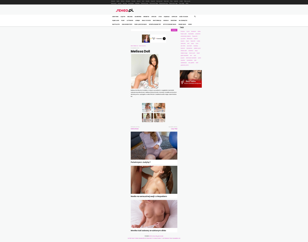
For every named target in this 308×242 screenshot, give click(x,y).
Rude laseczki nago (154, 3)
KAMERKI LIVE (177, 238)
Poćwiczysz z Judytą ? (140, 162)
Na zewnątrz (131, 3)
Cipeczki (138, 1)
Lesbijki (181, 1)
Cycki (143, 1)
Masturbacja (113, 3)
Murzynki (125, 3)
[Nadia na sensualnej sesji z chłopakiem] (154, 180)
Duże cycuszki (159, 1)
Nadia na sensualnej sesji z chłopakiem (149, 196)
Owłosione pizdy (144, 3)
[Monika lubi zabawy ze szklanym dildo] (154, 214)
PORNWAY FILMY (168, 238)
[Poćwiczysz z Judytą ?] (154, 146)
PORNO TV (160, 238)
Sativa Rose (135, 129)
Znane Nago (181, 3)
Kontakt (161, 236)
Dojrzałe (147, 1)
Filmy (171, 1)
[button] (195, 16)
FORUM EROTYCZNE (151, 238)
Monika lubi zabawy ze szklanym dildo (148, 230)
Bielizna (122, 1)
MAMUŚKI (142, 238)
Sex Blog (155, 236)
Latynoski (176, 1)
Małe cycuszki (187, 1)
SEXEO (187, 3)
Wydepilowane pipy (163, 3)
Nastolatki (137, 3)
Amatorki (113, 1)
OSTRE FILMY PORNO (133, 238)
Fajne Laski (166, 1)
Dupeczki (153, 1)
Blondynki (128, 1)
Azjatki (118, 1)
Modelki (119, 3)
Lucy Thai (174, 129)
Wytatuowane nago (173, 3)
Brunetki (133, 1)
